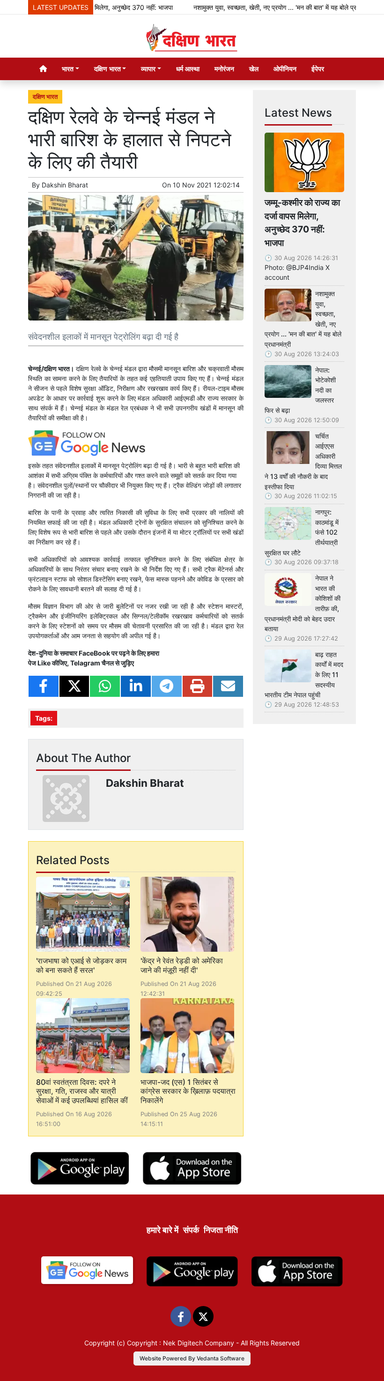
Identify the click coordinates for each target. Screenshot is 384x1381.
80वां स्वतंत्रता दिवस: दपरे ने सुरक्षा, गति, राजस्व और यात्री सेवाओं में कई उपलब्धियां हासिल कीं (82, 1091)
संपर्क (191, 1230)
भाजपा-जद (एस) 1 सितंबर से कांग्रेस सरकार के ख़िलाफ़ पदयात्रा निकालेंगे (188, 1091)
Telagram (85, 663)
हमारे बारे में (162, 1230)
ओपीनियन (284, 69)
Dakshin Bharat (65, 185)
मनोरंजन (224, 69)
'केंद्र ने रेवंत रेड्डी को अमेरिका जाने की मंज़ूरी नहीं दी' (181, 965)
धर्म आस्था (187, 69)
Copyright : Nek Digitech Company (180, 1343)
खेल (253, 69)
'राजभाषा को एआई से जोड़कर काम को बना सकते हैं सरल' (81, 965)
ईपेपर (317, 69)
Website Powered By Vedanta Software (192, 1358)
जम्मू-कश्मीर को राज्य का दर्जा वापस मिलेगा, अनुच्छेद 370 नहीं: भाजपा (302, 222)
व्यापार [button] (148, 69)
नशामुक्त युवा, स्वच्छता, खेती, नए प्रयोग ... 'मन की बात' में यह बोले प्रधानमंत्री (268, 7)
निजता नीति (221, 1230)
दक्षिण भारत (45, 96)
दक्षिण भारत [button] (107, 69)
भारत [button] (68, 69)
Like (44, 663)
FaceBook (95, 653)
